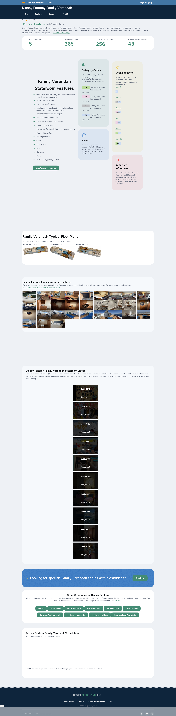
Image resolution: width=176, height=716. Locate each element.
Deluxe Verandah (113, 608)
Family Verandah (132, 608)
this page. (118, 601)
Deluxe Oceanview (74, 608)
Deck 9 (118, 129)
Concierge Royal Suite (100, 615)
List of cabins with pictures (46, 168)
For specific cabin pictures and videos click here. (41, 288)
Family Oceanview (93, 608)
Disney (30, 24)
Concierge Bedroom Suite (76, 615)
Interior (41, 608)
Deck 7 (118, 108)
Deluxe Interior (55, 608)
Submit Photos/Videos (96, 702)
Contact (81, 702)
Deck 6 (118, 97)
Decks (37, 14)
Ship (26, 14)
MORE (65, 14)
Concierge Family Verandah (50, 615)
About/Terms (69, 702)
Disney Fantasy (39, 24)
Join (110, 702)
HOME (24, 24)
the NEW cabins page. (61, 33)
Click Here (140, 578)
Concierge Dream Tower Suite (125, 615)
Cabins (51, 14)
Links (50, 3)
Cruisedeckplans (34, 2)
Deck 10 (119, 139)
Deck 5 (118, 87)
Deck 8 (118, 118)
